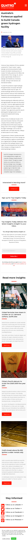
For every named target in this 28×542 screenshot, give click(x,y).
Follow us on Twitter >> (14, 508)
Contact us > (14, 188)
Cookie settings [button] (6, 538)
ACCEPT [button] (13, 538)
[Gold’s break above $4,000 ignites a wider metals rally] (14, 434)
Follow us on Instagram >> (15, 516)
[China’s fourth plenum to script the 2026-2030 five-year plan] (14, 365)
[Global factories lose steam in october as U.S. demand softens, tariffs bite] (14, 296)
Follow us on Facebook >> (15, 512)
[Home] (8, 5)
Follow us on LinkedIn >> (14, 505)
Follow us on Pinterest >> (14, 519)
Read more (7, 345)
